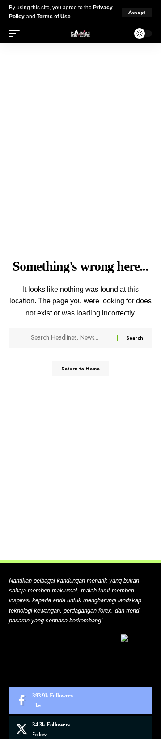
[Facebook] (80, 700)
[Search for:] (70, 338)
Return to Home (80, 368)
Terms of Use (54, 16)
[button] (137, 12)
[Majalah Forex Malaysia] (80, 33)
